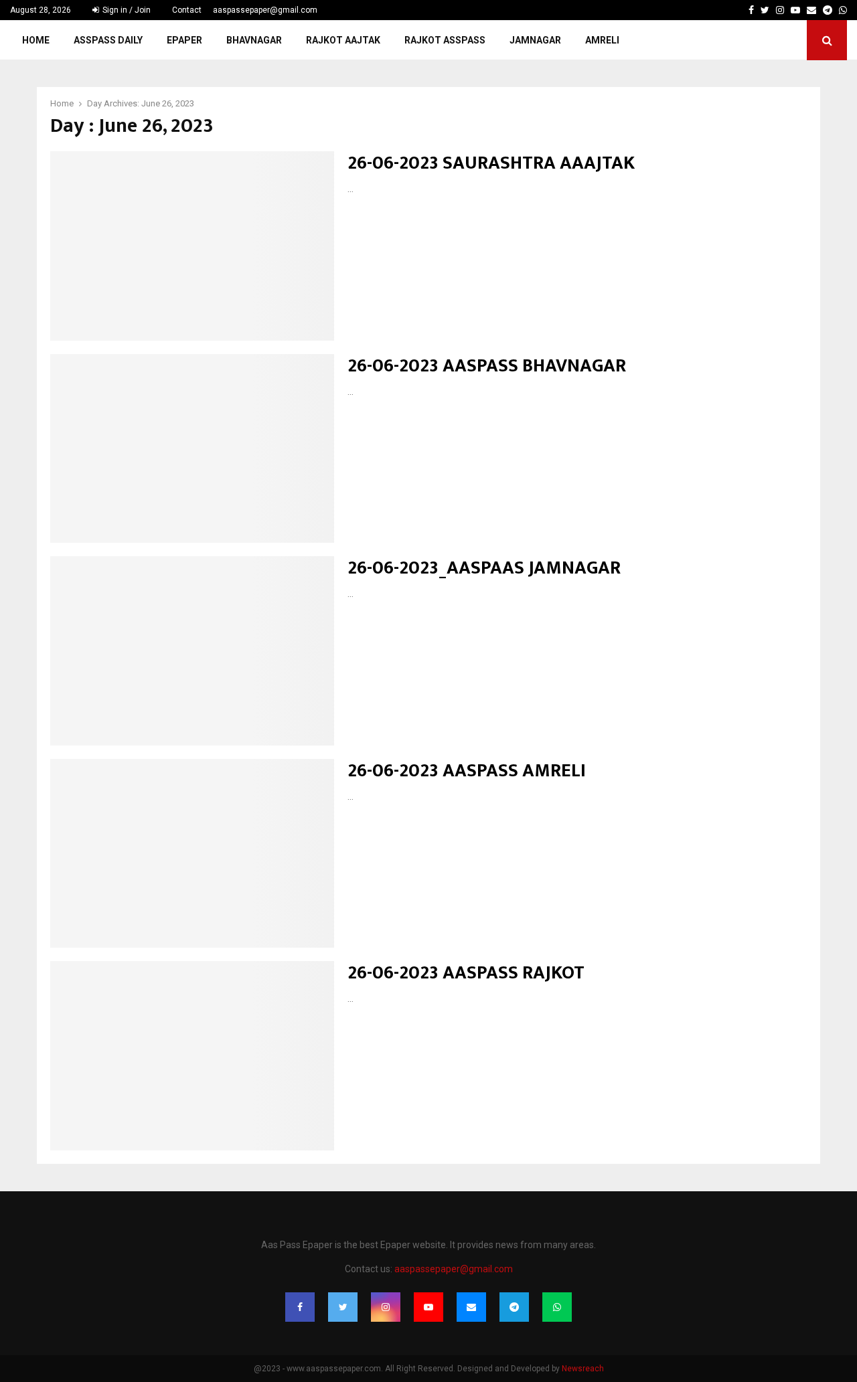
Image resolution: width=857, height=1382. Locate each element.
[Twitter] (343, 1307)
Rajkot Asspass (444, 40)
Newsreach (583, 1368)
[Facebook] (300, 1307)
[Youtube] (428, 1307)
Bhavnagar (254, 40)
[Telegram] (514, 1307)
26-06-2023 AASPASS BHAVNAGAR (486, 365)
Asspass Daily (108, 40)
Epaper (184, 40)
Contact (187, 10)
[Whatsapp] (557, 1307)
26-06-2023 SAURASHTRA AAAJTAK (491, 163)
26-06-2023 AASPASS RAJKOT (466, 972)
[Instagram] (385, 1307)
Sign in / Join (125, 10)
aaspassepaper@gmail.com (265, 10)
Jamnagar (535, 40)
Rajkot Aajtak (343, 40)
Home (36, 40)
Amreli (602, 40)
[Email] (471, 1307)
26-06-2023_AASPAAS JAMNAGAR (484, 568)
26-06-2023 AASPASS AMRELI (466, 770)
